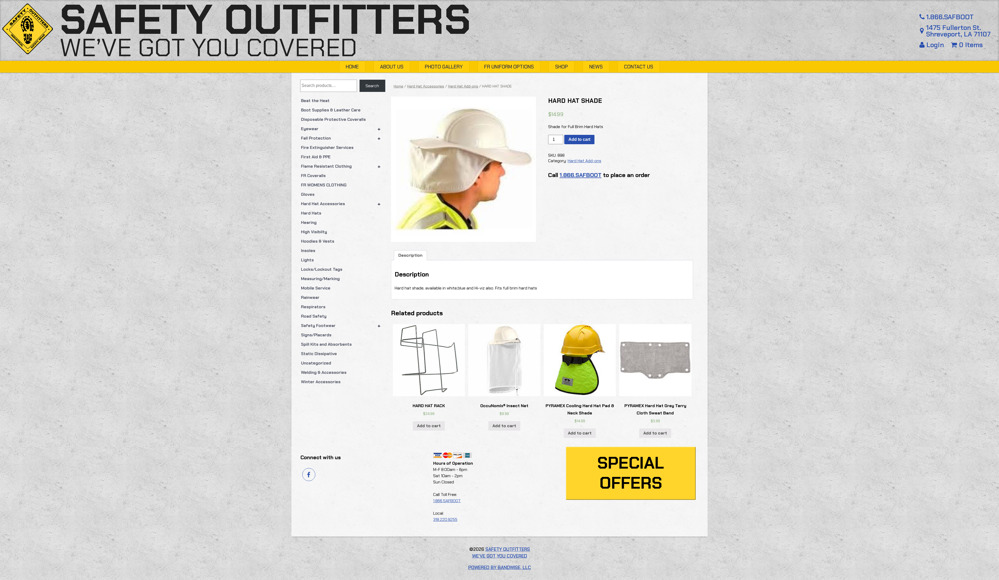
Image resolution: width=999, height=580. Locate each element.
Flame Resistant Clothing (341, 166)
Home (352, 67)
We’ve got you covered (208, 47)
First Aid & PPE (316, 157)
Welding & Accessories (324, 372)
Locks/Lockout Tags (321, 269)
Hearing (309, 222)
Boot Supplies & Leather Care (331, 110)
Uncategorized (316, 363)
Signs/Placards (316, 335)
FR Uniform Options (509, 67)
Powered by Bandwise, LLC (499, 567)
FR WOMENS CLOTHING (324, 185)
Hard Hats (311, 213)
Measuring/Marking (320, 278)
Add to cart (579, 139)
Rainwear (310, 297)
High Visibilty (314, 232)
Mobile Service (315, 288)
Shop (561, 67)
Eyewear (341, 128)
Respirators (313, 307)
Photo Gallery (444, 67)
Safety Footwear (341, 325)
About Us (392, 67)
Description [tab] (410, 255)
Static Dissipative (319, 353)
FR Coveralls (313, 175)
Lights (307, 260)
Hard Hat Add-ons (463, 86)
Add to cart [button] (429, 425)
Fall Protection (341, 138)
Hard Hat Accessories (341, 203)
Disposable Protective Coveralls (333, 119)
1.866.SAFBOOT (950, 17)
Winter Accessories (321, 381)
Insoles (308, 250)
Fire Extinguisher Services (327, 147)
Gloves (308, 194)
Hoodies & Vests (317, 241)
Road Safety (313, 316)
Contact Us (638, 67)
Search (372, 86)
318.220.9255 (445, 519)
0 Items (970, 45)
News (596, 67)
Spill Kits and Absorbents (326, 344)
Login (935, 45)
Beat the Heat (315, 100)
